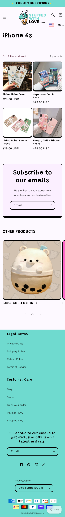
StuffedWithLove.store (35, 513)
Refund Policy (15, 359)
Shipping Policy (16, 351)
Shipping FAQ (15, 420)
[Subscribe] (51, 205)
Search (11, 397)
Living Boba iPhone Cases (15, 142)
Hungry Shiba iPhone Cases (46, 142)
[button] (4, 17)
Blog (9, 389)
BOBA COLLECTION (18, 303)
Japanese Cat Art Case (44, 96)
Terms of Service (17, 367)
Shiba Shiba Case (14, 94)
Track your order (16, 405)
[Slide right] (40, 314)
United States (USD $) (31, 488)
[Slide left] (25, 314)
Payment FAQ (15, 413)
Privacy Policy (15, 343)
